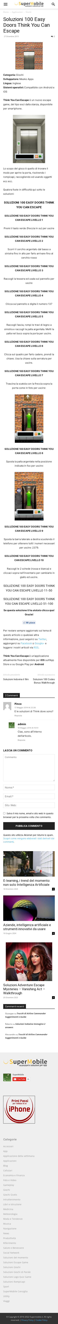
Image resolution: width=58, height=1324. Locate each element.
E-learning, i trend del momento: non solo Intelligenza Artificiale (26, 883)
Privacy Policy (27, 1320)
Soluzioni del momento (15, 1257)
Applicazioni (17, 12)
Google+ (39, 643)
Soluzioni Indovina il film (16, 679)
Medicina (8, 1209)
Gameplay (8, 1185)
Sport (6, 1286)
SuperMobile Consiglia (15, 1291)
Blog (5, 1165)
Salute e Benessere (13, 1247)
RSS (36, 647)
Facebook (26, 643)
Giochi (28, 12)
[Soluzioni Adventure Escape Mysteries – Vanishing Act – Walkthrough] (29, 960)
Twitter (42, 639)
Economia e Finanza (14, 1175)
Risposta (18, 715)
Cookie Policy (41, 1320)
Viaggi (6, 1301)
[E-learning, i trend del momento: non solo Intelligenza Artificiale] (29, 864)
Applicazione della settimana (18, 1156)
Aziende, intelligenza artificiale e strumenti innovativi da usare (27, 927)
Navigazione (9, 1228)
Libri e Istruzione (12, 1204)
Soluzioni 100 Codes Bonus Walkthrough (44, 681)
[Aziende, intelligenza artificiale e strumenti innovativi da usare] (29, 908)
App (5, 1151)
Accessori (8, 1146)
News (6, 1233)
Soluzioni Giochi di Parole (17, 1272)
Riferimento (9, 1243)
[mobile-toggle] (5, 4)
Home (6, 12)
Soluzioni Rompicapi (14, 1281)
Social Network (11, 1252)
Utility (6, 1296)
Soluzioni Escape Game (15, 1262)
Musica (7, 1223)
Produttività (9, 1238)
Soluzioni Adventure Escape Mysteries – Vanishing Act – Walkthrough (24, 989)
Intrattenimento (11, 1199)
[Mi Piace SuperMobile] (29, 622)
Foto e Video (9, 1180)
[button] (53, 4)
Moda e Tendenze (13, 1218)
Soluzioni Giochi (11, 1267)
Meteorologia (10, 1214)
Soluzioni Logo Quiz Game (17, 1276)
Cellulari (7, 1170)
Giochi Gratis (10, 1194)
